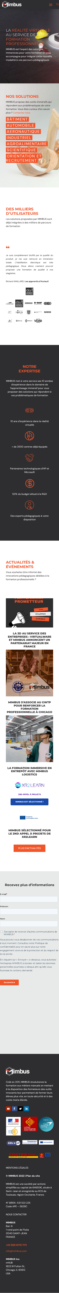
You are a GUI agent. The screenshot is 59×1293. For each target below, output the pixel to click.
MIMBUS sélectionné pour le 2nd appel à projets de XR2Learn (29, 833)
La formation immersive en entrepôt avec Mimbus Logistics (29, 771)
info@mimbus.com (16, 1251)
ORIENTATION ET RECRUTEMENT (24, 158)
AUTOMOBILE (20, 125)
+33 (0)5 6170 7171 (16, 1245)
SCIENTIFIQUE (21, 149)
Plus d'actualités (29, 848)
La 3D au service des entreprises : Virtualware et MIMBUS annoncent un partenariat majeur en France (29, 640)
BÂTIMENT (17, 119)
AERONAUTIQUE (23, 131)
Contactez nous (21, 112)
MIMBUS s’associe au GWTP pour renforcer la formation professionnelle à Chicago (29, 707)
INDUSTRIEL (19, 137)
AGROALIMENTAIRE (27, 143)
